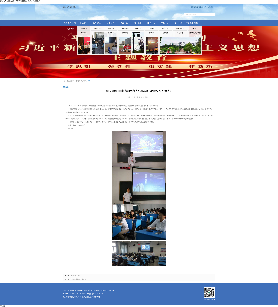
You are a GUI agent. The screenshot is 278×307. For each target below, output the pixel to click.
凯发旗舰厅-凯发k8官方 (69, 7)
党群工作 (124, 23)
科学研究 (110, 23)
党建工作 (125, 28)
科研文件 (111, 28)
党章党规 (125, 33)
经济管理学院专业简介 (78, 279)
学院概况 (83, 23)
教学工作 (97, 28)
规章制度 (165, 33)
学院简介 (84, 28)
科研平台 (111, 33)
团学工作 (151, 23)
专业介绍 (84, 33)
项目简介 (195, 28)
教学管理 (97, 23)
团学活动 (152, 28)
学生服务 (152, 33)
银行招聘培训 (75, 276)
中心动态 (180, 33)
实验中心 (165, 23)
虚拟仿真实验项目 (195, 33)
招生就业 (138, 23)
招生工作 (138, 28)
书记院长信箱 (192, 23)
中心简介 (165, 28)
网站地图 (2, 306)
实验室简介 (180, 28)
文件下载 (178, 23)
